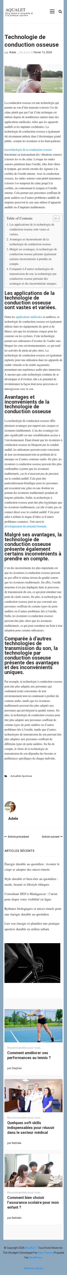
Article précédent (18, 836)
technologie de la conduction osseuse (30, 149)
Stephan (17, 1068)
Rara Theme (45, 1252)
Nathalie (16, 1143)
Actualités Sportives (21, 776)
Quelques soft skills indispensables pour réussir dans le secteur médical (31, 1128)
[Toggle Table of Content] (54, 218)
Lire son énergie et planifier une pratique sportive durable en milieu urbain (32, 926)
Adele (12, 52)
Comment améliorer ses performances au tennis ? (29, 1055)
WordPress (35, 1257)
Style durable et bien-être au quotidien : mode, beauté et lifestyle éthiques (31, 881)
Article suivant (50, 836)
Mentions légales (33, 1268)
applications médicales (29, 317)
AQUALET (15, 9)
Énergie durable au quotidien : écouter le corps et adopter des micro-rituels (32, 867)
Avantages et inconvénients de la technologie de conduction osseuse (30, 241)
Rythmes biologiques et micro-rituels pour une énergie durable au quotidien (32, 911)
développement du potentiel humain (25, 526)
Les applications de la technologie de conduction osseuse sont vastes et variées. (31, 229)
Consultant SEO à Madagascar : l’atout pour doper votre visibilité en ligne (30, 896)
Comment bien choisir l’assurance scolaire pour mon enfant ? (33, 1202)
